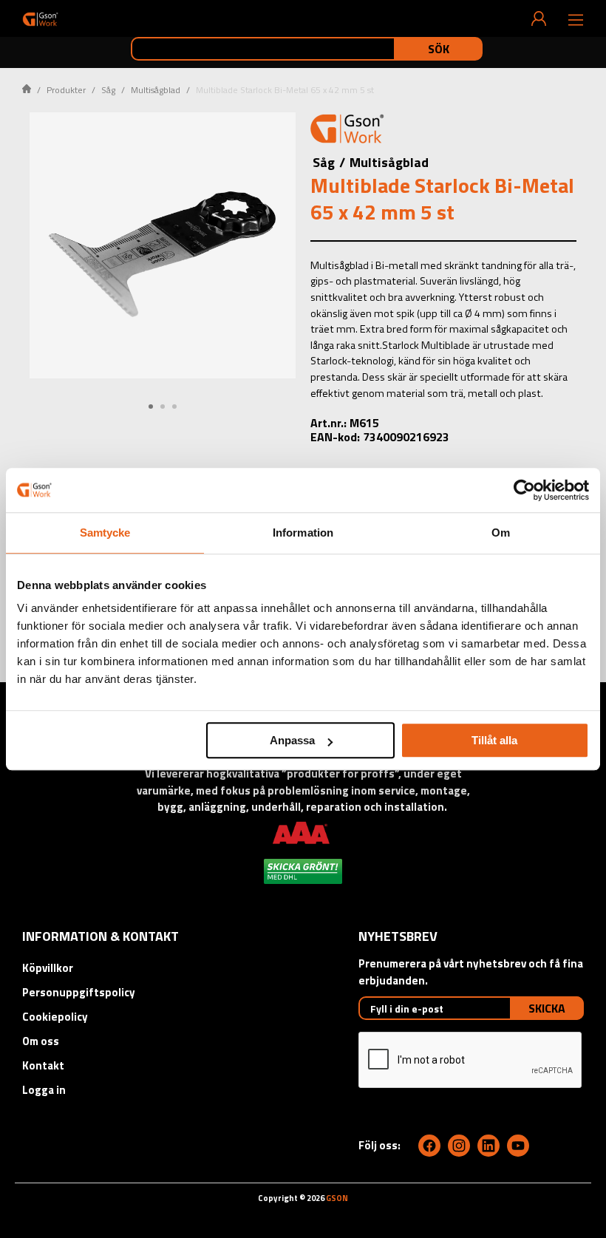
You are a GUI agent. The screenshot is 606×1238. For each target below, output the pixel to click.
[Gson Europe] (347, 131)
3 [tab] (174, 406)
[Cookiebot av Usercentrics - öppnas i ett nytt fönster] (524, 490)
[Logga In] (538, 18)
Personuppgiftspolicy (78, 992)
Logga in (44, 1089)
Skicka (546, 1008)
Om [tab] (500, 532)
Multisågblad (155, 90)
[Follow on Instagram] (459, 1145)
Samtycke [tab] (105, 532)
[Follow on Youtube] (518, 1145)
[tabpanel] (163, 245)
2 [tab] (162, 406)
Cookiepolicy (55, 1016)
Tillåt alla (494, 740)
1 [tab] (151, 406)
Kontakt (43, 1065)
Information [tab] (303, 532)
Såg (108, 90)
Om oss (40, 1041)
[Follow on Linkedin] (488, 1145)
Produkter (66, 90)
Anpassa (292, 740)
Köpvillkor (47, 967)
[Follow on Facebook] (429, 1145)
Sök (438, 49)
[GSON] (40, 19)
